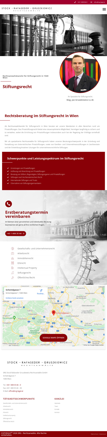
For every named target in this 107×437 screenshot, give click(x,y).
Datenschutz (94, 434)
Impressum (102, 434)
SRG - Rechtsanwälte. (27, 433)
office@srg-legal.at (16, 391)
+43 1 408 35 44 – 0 (13, 385)
